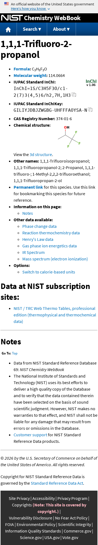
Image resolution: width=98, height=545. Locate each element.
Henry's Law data (37, 239)
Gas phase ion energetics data (49, 245)
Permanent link (28, 187)
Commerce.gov (77, 531)
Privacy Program (72, 498)
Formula (22, 68)
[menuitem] (8, 29)
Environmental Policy (36, 524)
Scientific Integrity (74, 524)
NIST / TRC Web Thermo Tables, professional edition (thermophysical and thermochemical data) (55, 315)
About (59, 29)
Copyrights (22, 504)
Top (14, 353)
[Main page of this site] (8, 29)
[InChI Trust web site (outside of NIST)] (91, 85)
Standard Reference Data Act (57, 483)
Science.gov (31, 537)
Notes (27, 213)
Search (30, 29)
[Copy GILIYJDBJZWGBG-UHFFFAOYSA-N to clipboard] (90, 111)
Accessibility (43, 498)
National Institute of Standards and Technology (12, 17)
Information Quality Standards (33, 531)
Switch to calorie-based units (48, 272)
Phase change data (39, 226)
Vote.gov (70, 537)
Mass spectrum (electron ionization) (55, 258)
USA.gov (52, 537)
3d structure (41, 154)
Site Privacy (19, 498)
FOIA (9, 524)
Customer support (30, 434)
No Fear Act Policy (71, 518)
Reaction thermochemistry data (51, 232)
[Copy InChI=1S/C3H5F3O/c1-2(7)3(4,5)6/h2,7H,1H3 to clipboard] (74, 96)
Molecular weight (30, 75)
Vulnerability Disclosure (30, 518)
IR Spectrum (33, 252)
